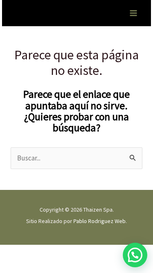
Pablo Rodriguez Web (99, 221)
